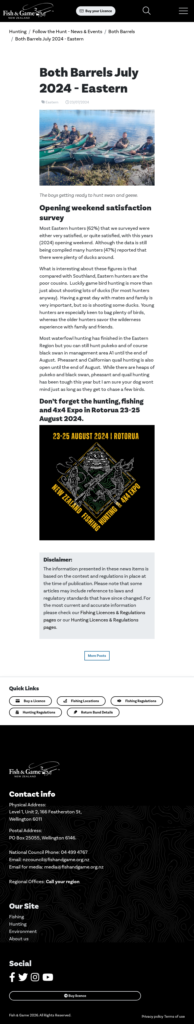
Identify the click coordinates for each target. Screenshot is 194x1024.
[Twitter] (23, 979)
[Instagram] (35, 979)
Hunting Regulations (39, 712)
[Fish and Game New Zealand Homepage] (28, 11)
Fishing (16, 917)
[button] (183, 10)
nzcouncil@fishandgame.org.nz (56, 859)
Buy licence (77, 996)
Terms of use (174, 1016)
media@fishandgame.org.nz (74, 867)
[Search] (146, 11)
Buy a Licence (34, 701)
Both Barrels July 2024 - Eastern (49, 39)
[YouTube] (47, 979)
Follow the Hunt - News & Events (67, 31)
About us (19, 939)
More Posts (97, 656)
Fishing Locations (85, 701)
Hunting (18, 31)
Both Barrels (121, 31)
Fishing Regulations (140, 701)
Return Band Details (97, 712)
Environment (23, 931)
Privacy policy (152, 1016)
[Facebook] (12, 979)
